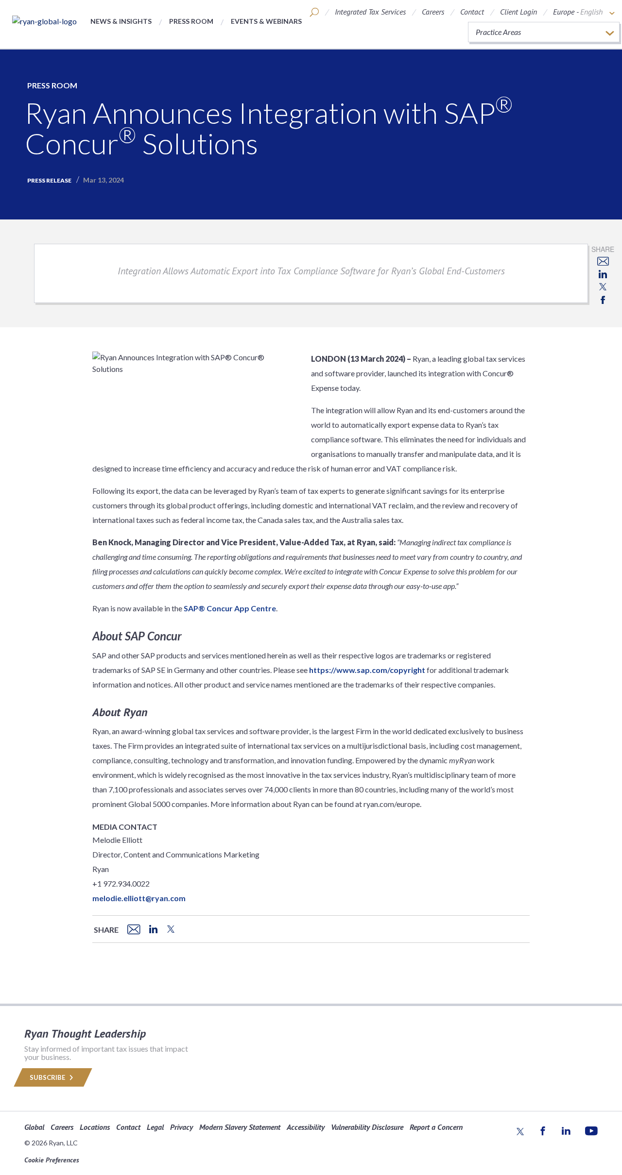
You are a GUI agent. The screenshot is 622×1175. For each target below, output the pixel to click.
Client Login (518, 12)
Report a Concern (436, 1127)
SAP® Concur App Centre (230, 608)
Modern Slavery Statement (239, 1127)
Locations (95, 1127)
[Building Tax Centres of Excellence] (44, 21)
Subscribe (48, 1077)
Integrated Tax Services (370, 12)
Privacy (181, 1127)
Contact (472, 12)
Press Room (191, 21)
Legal (155, 1127)
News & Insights (121, 21)
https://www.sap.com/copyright (367, 669)
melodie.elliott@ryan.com (139, 898)
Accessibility (306, 1127)
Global (34, 1127)
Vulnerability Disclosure (367, 1127)
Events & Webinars (266, 21)
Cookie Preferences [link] (51, 1160)
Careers (433, 12)
